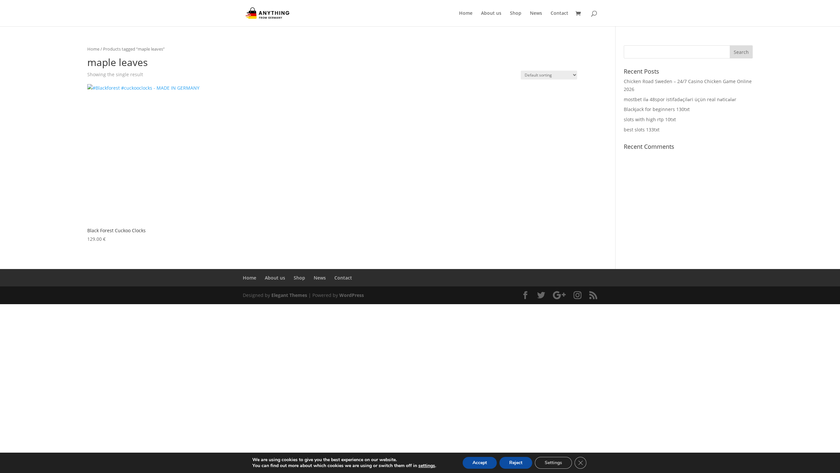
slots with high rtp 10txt (650, 119)
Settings (553, 463)
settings (426, 466)
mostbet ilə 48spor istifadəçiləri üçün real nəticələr (680, 99)
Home (465, 13)
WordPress (351, 295)
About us (491, 13)
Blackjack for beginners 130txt (657, 109)
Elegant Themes (289, 295)
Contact (559, 13)
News (536, 13)
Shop (515, 13)
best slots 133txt (642, 129)
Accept (479, 463)
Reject (515, 463)
